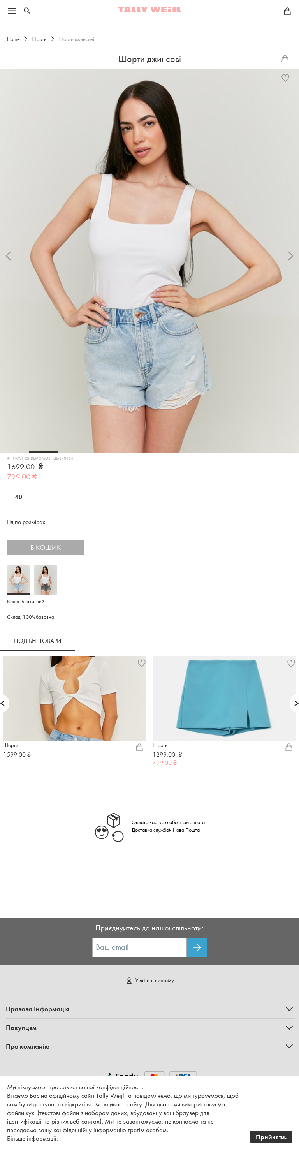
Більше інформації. (32, 1138)
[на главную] (149, 9)
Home (13, 39)
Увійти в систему (154, 980)
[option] (149, 261)
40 (18, 497)
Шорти (39, 39)
